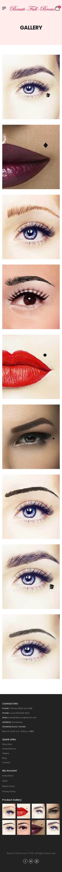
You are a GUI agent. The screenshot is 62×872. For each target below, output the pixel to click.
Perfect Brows (9, 748)
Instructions (7, 775)
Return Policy (8, 786)
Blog (4, 758)
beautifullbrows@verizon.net (22, 717)
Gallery (5, 753)
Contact (6, 762)
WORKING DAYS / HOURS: (14, 726)
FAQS (4, 781)
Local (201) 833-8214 (19, 713)
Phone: (5, 708)
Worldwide (17, 722)
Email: (5, 717)
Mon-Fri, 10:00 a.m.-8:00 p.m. (18, 731)
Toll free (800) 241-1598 (21, 708)
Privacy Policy (8, 791)
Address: (6, 722)
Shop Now (7, 744)
